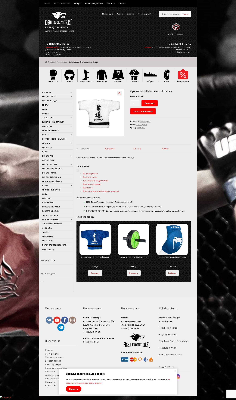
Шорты (45, 134)
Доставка (109, 148)
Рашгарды (47, 126)
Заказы (120, 14)
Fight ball (47, 198)
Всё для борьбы (49, 164)
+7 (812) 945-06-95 (57, 44)
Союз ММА (47, 228)
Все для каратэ (49, 173)
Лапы (44, 194)
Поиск (185, 14)
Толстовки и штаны (52, 224)
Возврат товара (53, 360)
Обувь (45, 185)
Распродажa (48, 249)
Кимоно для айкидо (52, 181)
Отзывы (122, 3)
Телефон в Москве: (168, 327)
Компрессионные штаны (54, 139)
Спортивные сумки (51, 190)
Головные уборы (50, 219)
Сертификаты (52, 353)
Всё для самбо (49, 96)
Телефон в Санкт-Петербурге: (173, 341)
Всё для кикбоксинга (52, 168)
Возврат (166, 148)
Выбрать (172, 273)
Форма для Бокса (50, 130)
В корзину (150, 103)
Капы (44, 109)
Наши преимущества (94, 3)
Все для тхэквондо (51, 177)
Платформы (48, 202)
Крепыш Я (141, 127)
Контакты (50, 382)
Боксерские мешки (51, 211)
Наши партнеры (53, 364)
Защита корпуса (50, 215)
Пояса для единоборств (54, 245)
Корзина (130, 14)
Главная (51, 62)
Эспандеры (47, 236)
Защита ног (48, 117)
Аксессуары (62, 62)
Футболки (47, 147)
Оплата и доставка (54, 357)
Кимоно (46, 143)
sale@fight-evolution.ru (170, 354)
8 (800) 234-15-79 (56, 27)
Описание (84, 148)
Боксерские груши (51, 207)
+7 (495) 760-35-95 (167, 334)
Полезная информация (56, 367)
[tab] (90, 149)
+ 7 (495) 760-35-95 (178, 44)
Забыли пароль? (144, 14)
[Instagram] (177, 376)
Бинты (45, 105)
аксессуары (141, 124)
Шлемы (45, 113)
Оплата (137, 148)
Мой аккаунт (107, 14)
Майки (45, 151)
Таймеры (46, 232)
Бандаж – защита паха (53, 122)
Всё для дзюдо (49, 100)
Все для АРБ (47, 156)
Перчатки (46, 92)
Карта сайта (51, 385)
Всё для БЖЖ (48, 160)
